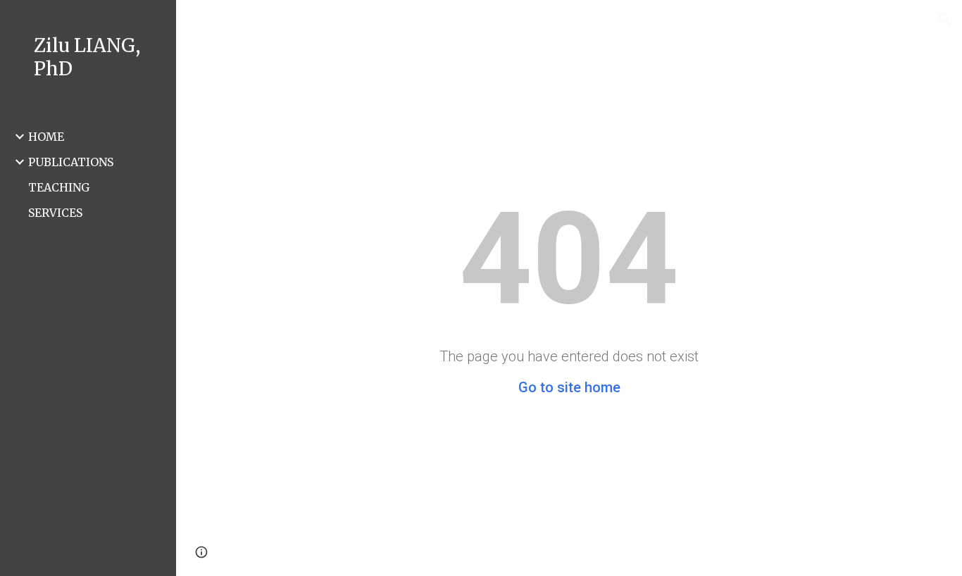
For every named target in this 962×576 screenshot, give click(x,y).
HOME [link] (46, 137)
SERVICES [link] (55, 213)
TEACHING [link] (58, 187)
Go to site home (569, 387)
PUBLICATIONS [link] (70, 162)
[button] (945, 20)
